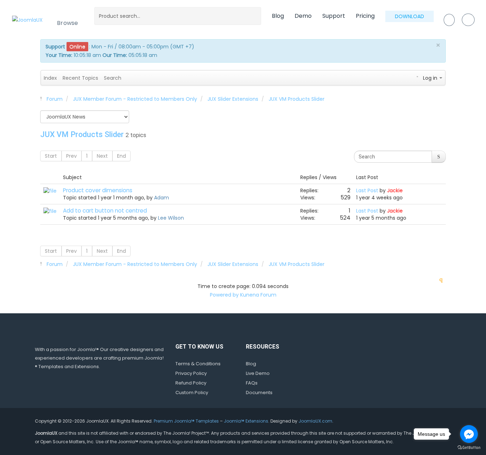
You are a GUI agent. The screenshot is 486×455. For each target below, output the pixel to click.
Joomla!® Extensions (246, 421)
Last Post (367, 190)
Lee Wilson (171, 217)
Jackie (395, 190)
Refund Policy (190, 383)
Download (409, 16)
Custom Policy (191, 392)
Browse (67, 23)
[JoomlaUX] (27, 19)
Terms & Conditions (198, 363)
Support (333, 16)
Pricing (365, 16)
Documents (259, 392)
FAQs (252, 383)
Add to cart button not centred (105, 210)
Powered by (224, 294)
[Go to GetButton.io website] (469, 447)
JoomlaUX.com (315, 421)
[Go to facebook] (469, 434)
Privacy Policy (191, 373)
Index (50, 78)
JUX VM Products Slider (82, 134)
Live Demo (258, 373)
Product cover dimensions (97, 190)
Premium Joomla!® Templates (186, 421)
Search (112, 78)
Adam (161, 197)
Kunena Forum (258, 294)
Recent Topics (80, 78)
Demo (303, 16)
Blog (278, 16)
